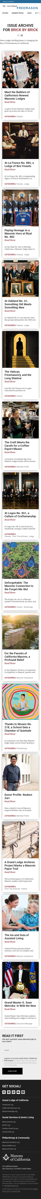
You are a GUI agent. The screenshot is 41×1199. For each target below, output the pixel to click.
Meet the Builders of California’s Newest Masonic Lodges (17, 95)
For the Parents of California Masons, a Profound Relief (17, 657)
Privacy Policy (16, 1191)
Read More (10, 102)
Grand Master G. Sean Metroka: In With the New (20, 1004)
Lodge (29, 13)
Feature (5, 13)
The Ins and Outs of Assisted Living (17, 937)
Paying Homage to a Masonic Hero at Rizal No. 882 (18, 233)
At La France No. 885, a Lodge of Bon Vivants (19, 164)
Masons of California (9, 1)
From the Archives (20, 536)
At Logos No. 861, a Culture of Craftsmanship (20, 515)
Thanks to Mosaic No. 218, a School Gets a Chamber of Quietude (18, 727)
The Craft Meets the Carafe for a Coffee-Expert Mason (17, 446)
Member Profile (18, 13)
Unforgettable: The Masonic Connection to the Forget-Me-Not (19, 586)
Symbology (28, 607)
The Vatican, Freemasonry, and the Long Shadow (18, 375)
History (19, 396)
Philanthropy (22, 748)
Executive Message (24, 1024)
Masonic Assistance (25, 678)
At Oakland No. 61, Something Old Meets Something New (18, 304)
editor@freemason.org (11, 1185)
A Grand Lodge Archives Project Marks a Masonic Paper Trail (20, 865)
